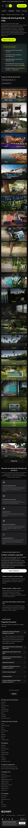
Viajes (2, 712)
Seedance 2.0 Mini (5, 783)
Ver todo (24, 11)
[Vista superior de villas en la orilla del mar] (14, 264)
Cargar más (14, 461)
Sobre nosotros (4, 795)
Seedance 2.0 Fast (5, 781)
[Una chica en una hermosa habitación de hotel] (14, 311)
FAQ (2, 802)
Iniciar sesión (21, 6)
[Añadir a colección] (24, 182)
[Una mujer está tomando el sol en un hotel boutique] (14, 280)
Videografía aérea (5, 709)
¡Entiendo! (22, 823)
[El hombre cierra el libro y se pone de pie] (14, 233)
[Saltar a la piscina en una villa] (14, 373)
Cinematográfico (4, 730)
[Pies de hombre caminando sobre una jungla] (14, 249)
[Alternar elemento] (25, 632)
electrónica (3, 734)
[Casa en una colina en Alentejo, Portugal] (14, 435)
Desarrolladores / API (5, 799)
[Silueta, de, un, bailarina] (14, 295)
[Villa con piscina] (14, 419)
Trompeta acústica (5, 739)
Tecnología (3, 716)
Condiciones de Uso (21, 815)
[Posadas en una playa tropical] (14, 218)
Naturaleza (3, 702)
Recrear (14, 193)
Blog (2, 801)
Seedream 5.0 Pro (4, 786)
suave (2, 732)
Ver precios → (15, 69)
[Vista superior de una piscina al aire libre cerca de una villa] (14, 388)
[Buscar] (10, 5)
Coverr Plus (3, 797)
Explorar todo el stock (8, 39)
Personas (3, 703)
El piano (2, 729)
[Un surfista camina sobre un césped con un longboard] (14, 357)
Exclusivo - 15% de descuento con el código (10, 177)
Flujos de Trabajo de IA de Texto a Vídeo (9, 766)
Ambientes (3, 736)
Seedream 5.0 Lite (4, 788)
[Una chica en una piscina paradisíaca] (14, 326)
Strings (2, 738)
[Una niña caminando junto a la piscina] (14, 342)
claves (2, 727)
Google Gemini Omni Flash (6, 784)
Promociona (3, 804)
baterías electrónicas (5, 725)
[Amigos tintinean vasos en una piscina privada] (14, 404)
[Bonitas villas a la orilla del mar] (14, 202)
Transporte (3, 714)
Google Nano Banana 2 (6, 775)
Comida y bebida (4, 711)
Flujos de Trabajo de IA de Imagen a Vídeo (9, 768)
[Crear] (7, 5)
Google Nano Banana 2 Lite (6, 779)
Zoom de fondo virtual (5, 718)
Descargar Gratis (21, 100)
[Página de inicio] (6, 812)
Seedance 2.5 (3, 774)
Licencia (3, 815)
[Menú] (2, 5)
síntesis (2, 723)
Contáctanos (3, 806)
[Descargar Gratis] (24, 193)
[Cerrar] (26, 1)
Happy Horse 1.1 (4, 790)
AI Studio (22, 65)
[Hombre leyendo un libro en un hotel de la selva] (14, 187)
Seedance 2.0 (4, 777)
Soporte (14, 693)
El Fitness (3, 707)
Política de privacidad (10, 815)
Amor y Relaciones (5, 705)
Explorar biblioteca (14, 571)
